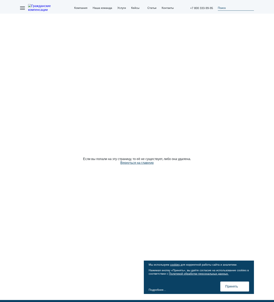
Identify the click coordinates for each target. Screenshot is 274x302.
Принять (231, 286)
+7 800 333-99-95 (201, 8)
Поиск (222, 7)
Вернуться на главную (137, 162)
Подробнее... (157, 289)
